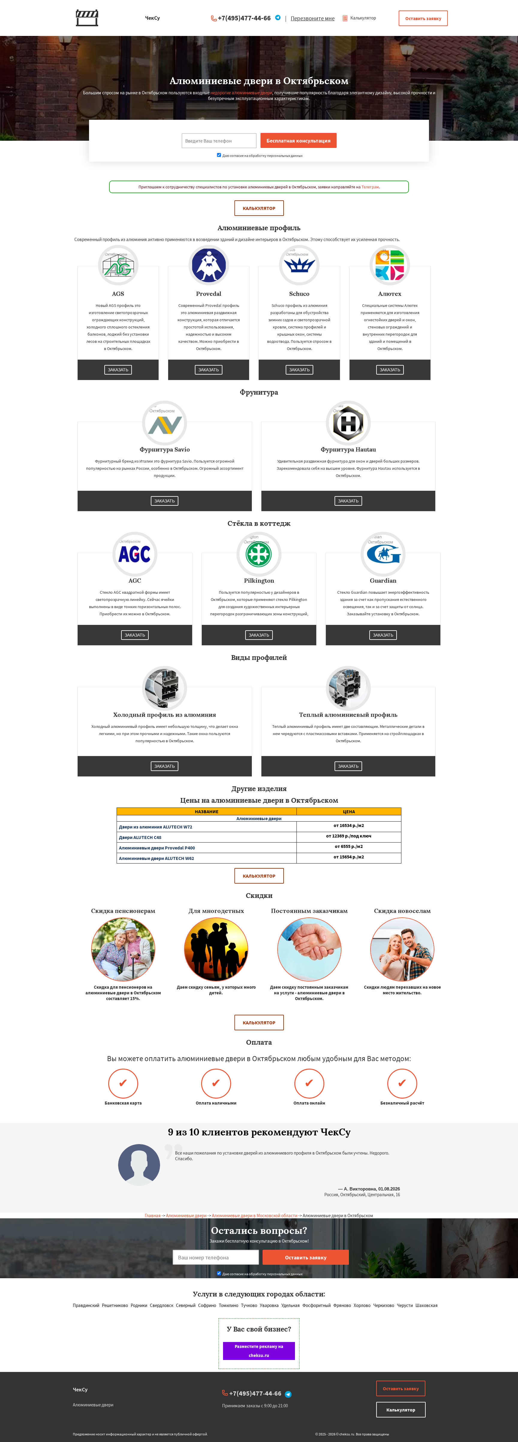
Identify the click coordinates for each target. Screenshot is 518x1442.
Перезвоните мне (313, 18)
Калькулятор (363, 18)
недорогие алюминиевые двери (241, 93)
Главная (153, 1215)
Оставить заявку (423, 18)
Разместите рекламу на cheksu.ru (259, 1350)
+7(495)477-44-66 (244, 17)
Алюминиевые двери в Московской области (254, 1215)
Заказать (118, 369)
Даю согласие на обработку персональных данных (262, 155)
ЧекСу (80, 1389)
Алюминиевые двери (186, 1215)
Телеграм (370, 187)
